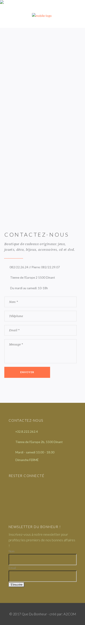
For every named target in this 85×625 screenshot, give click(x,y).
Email (12, 568)
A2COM (69, 614)
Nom (12, 551)
